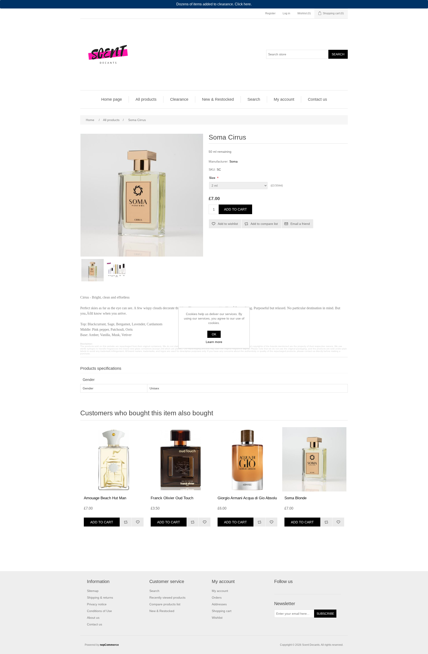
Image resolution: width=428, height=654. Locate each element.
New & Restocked (218, 99)
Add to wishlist (228, 224)
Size (212, 178)
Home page (111, 99)
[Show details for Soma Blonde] (314, 459)
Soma (233, 161)
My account (284, 99)
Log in (286, 13)
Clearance (179, 99)
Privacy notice (97, 604)
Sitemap (93, 591)
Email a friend (300, 224)
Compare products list (164, 604)
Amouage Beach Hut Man (105, 498)
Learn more (214, 342)
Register (270, 13)
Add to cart (235, 209)
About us (93, 617)
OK (214, 334)
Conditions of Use (99, 611)
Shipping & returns (100, 597)
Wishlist (217, 617)
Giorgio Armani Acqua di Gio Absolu (247, 498)
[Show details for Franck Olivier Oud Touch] (180, 459)
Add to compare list (264, 224)
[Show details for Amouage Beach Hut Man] (114, 459)
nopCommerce (109, 644)
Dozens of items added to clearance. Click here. (214, 4)
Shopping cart (221, 611)
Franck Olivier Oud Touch (172, 498)
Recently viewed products (167, 597)
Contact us (317, 99)
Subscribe (325, 613)
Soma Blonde (295, 498)
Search (338, 54)
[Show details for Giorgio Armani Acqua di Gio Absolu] (247, 459)
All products (146, 99)
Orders (217, 597)
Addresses (219, 604)
